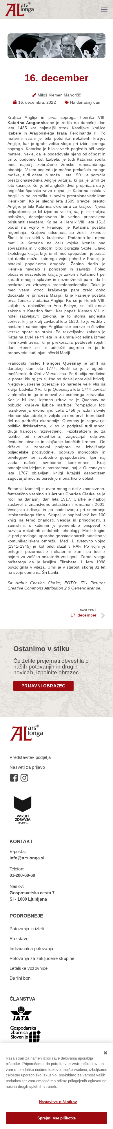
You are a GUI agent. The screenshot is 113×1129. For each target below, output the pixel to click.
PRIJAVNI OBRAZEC (43, 685)
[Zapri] (105, 1052)
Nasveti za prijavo (27, 767)
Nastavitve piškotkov (58, 1102)
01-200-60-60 (22, 875)
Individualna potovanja (31, 948)
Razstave (19, 938)
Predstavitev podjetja (30, 757)
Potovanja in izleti (27, 928)
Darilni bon (20, 978)
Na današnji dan (85, 102)
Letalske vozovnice (29, 968)
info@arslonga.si (27, 857)
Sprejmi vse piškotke (56, 1118)
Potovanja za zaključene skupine (42, 958)
